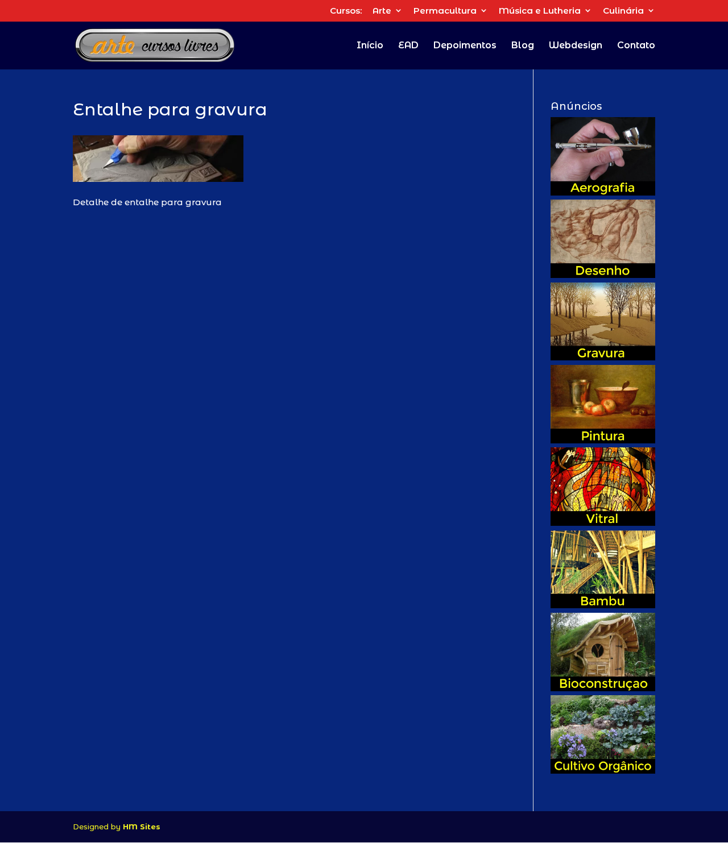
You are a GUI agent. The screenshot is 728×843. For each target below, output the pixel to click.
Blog (522, 46)
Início (370, 46)
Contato (636, 46)
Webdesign (575, 46)
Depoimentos (465, 46)
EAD (408, 46)
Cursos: (346, 11)
